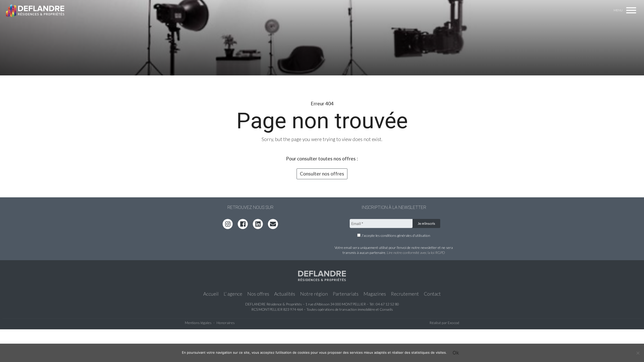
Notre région (314, 294)
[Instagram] (228, 224)
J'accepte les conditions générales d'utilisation (395, 235)
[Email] (273, 224)
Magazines (375, 294)
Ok (456, 353)
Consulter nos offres (322, 173)
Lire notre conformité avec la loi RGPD (416, 252)
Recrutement (405, 294)
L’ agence (233, 294)
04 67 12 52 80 (387, 304)
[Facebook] (243, 224)
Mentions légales (198, 323)
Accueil (211, 294)
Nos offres (258, 294)
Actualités (284, 294)
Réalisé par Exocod (444, 323)
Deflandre (35, 10)
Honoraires (226, 323)
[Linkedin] (258, 224)
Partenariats (345, 294)
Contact (432, 294)
